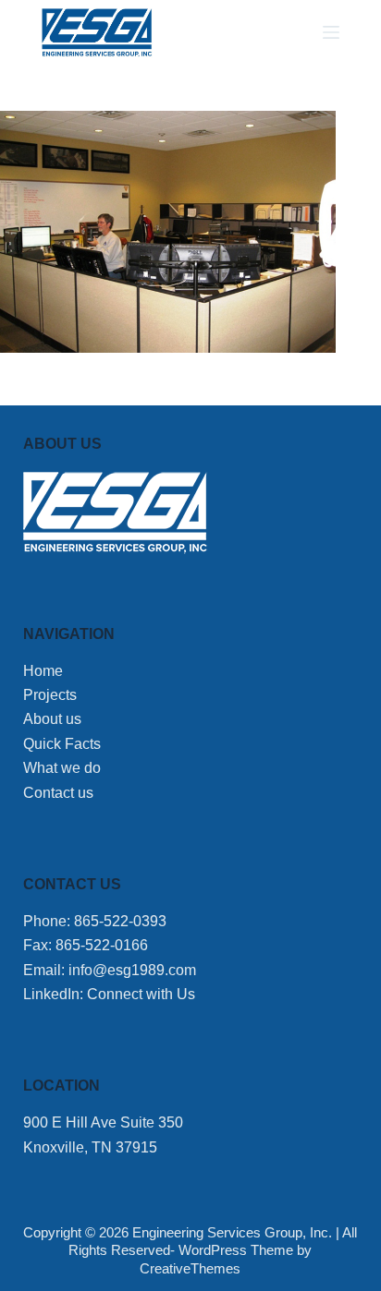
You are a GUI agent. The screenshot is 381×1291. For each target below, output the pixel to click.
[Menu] (331, 32)
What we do (62, 768)
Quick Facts (62, 744)
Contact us (58, 793)
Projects (50, 695)
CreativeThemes (190, 1268)
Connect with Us (141, 994)
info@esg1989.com (132, 970)
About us (52, 719)
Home (43, 671)
